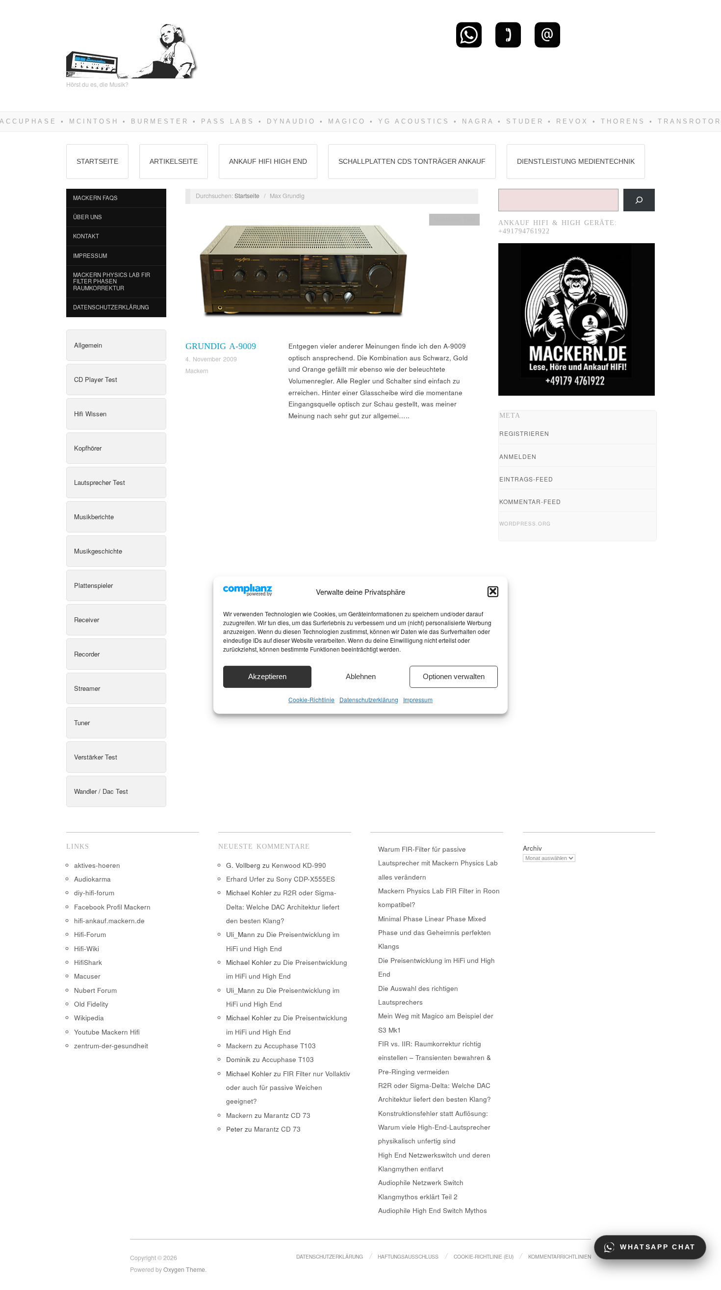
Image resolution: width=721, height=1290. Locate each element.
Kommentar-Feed (530, 501)
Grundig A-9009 (220, 346)
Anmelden (518, 456)
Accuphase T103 (290, 1045)
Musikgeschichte (98, 551)
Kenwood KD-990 (299, 865)
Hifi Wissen (90, 413)
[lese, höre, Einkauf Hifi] (132, 47)
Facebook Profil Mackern (112, 906)
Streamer (87, 688)
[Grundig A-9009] (300, 275)
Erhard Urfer (245, 879)
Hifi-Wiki (86, 948)
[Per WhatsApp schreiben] (469, 34)
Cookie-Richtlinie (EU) (484, 1256)
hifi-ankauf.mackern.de (109, 920)
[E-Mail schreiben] (547, 34)
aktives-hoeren (97, 865)
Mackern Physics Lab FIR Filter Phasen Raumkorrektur (111, 281)
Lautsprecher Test (99, 482)
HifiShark (88, 962)
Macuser (87, 976)
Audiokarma (92, 879)
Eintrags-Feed (526, 479)
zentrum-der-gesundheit (111, 1045)
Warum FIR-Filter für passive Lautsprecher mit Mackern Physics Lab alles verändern (438, 863)
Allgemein (88, 345)
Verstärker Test (95, 756)
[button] (493, 591)
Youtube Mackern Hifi (107, 1032)
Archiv (532, 848)
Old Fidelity (91, 1004)
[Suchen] (639, 200)
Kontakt (86, 236)
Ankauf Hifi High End (268, 161)
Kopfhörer (88, 448)
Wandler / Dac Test (101, 791)
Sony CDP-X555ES (305, 879)
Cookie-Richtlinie (311, 699)
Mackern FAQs (95, 198)
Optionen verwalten (454, 676)
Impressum (418, 699)
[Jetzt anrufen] (508, 34)
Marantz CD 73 (287, 1115)
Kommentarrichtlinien (559, 1256)
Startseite (97, 161)
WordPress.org (525, 523)
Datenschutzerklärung (368, 699)
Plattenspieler (93, 585)
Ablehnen (361, 676)
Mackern (196, 370)
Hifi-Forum (90, 934)
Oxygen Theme (184, 1269)
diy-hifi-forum (94, 892)
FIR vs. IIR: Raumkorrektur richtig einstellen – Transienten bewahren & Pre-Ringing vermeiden (434, 1057)
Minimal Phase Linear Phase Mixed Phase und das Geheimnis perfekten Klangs (434, 932)
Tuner (82, 722)
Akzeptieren (267, 676)
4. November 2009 (211, 358)
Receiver (86, 619)
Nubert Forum (95, 990)
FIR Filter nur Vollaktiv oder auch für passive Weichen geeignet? (288, 1087)
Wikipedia (89, 1017)
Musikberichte (94, 516)
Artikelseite (174, 161)
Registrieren (524, 433)
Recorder (87, 653)
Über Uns (87, 217)
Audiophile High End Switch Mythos (432, 1210)
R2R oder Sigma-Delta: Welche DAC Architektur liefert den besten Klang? (282, 906)
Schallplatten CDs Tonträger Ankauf (412, 161)
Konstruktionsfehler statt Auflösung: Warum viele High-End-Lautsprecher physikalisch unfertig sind (434, 1127)
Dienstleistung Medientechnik (576, 161)
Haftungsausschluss (408, 1256)
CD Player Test (95, 379)
